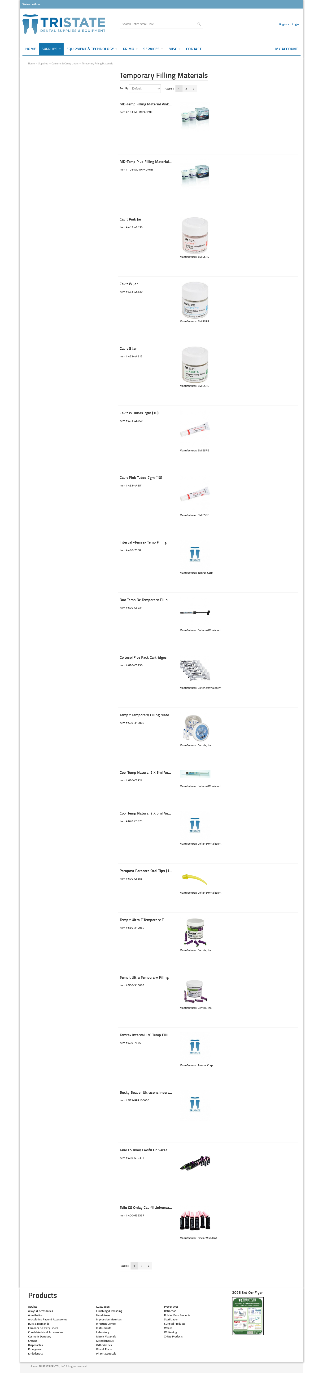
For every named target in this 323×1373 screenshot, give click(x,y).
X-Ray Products (173, 1336)
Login (295, 24)
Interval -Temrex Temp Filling (143, 542)
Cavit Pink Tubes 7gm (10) (141, 477)
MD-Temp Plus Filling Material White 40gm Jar (157, 161)
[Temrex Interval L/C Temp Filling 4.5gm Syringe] (195, 1047)
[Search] (199, 24)
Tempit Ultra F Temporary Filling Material (153, 919)
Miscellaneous (105, 1341)
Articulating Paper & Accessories (47, 1319)
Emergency (35, 1349)
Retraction (170, 1311)
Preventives (171, 1307)
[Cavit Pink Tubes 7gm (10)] (195, 494)
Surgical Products (174, 1324)
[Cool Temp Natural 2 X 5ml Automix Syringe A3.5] (195, 826)
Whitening (170, 1332)
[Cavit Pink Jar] (195, 236)
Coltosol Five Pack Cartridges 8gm (147, 657)
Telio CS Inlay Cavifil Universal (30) (148, 1149)
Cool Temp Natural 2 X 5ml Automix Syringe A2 (158, 772)
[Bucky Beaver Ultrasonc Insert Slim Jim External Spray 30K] (195, 1105)
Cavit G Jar (128, 348)
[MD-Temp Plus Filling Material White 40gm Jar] (195, 174)
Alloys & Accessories (40, 1311)
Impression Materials (109, 1319)
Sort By (124, 88)
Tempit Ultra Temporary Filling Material (151, 977)
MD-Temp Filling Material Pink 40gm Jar (152, 104)
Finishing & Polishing (109, 1311)
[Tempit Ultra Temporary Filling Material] (195, 990)
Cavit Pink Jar (130, 219)
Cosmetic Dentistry (39, 1336)
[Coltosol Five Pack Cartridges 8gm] (195, 670)
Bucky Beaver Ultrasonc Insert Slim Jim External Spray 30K (167, 1092)
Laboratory (102, 1332)
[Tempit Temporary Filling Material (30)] (195, 727)
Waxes (168, 1328)
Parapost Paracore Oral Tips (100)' (148, 870)
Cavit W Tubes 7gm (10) (139, 412)
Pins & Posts (104, 1349)
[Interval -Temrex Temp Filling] (195, 555)
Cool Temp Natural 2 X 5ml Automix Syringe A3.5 (159, 813)
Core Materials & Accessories (45, 1332)
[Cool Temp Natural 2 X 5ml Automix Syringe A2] (195, 774)
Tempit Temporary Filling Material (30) (151, 714)
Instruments (103, 1328)
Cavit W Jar (129, 283)
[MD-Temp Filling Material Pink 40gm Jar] (195, 117)
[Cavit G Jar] (195, 365)
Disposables (35, 1345)
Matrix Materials (106, 1336)
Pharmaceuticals (106, 1353)
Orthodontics (104, 1345)
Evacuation (103, 1307)
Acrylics (32, 1307)
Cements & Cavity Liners (43, 1328)
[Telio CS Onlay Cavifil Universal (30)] (195, 1220)
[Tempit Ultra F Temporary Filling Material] (195, 932)
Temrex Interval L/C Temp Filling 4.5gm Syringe (158, 1034)
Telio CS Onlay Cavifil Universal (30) (149, 1207)
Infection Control (106, 1324)
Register (284, 24)
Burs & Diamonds (38, 1324)
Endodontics (35, 1353)
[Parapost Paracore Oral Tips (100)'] (195, 879)
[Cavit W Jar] (195, 300)
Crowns (32, 1341)
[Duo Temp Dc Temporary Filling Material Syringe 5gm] (195, 612)
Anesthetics (35, 1315)
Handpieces (103, 1315)
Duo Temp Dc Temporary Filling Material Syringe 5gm (162, 599)
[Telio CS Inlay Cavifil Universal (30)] (195, 1163)
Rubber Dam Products (177, 1315)
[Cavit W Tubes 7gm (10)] (195, 429)
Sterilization (171, 1319)
